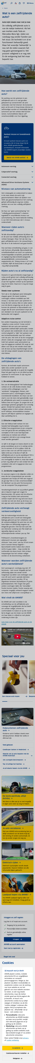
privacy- (26, 1038)
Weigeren (16, 1058)
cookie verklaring (13, 1040)
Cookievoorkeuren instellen (16, 1053)
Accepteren (16, 1048)
